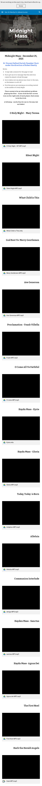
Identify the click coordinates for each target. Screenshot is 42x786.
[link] (21, 134)
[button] (2, 12)
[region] (21, 4)
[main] (21, 33)
